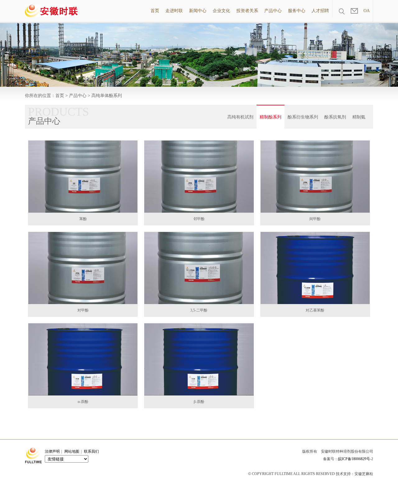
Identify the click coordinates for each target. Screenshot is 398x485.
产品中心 (77, 95)
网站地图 (71, 451)
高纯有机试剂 (240, 117)
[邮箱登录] (354, 11)
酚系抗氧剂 (335, 117)
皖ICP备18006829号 (354, 459)
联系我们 (91, 451)
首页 (59, 95)
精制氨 (358, 117)
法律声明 (52, 451)
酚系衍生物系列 (303, 117)
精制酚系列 (270, 117)
